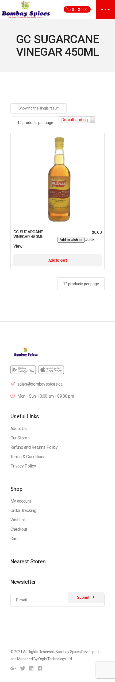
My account (20, 501)
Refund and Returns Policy (34, 447)
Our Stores (20, 437)
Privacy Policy (23, 466)
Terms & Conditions (27, 456)
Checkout (18, 529)
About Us (18, 428)
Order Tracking (23, 510)
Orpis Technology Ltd (55, 659)
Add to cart (57, 260)
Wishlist (17, 519)
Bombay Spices (68, 652)
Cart (14, 538)
